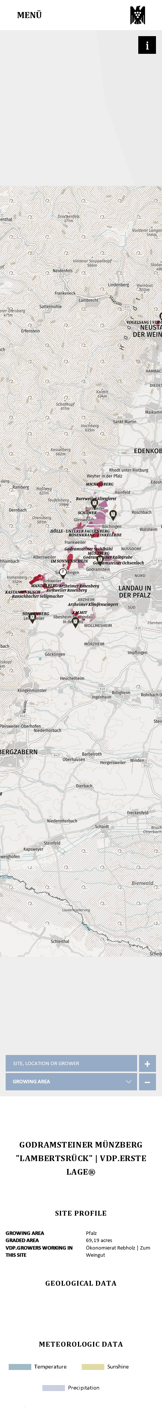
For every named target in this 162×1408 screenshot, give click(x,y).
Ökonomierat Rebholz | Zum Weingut (118, 1251)
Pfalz (91, 1233)
